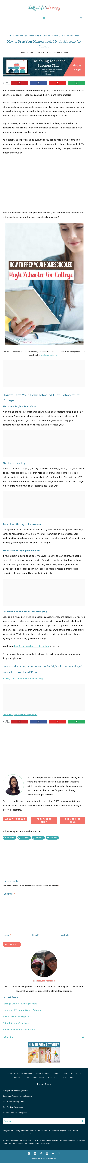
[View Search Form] (81, 18)
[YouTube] (59, 1153)
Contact (17, 1077)
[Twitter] (53, 1153)
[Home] (10, 35)
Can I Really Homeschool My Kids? (20, 714)
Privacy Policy (68, 1077)
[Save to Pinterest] (19, 83)
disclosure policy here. (50, 355)
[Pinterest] (29, 1153)
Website (65, 935)
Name (7, 935)
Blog (65, 1073)
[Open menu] (44, 18)
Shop (56, 1073)
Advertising (76, 1073)
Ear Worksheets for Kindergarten (19, 1029)
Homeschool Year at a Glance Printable (22, 1010)
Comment (9, 894)
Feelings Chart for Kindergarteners (20, 1004)
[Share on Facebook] (38, 83)
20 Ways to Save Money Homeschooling (23, 678)
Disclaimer (53, 1077)
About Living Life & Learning (19, 1073)
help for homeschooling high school (31, 646)
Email (35, 935)
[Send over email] (76, 83)
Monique (25, 52)
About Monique (43, 1073)
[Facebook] (41, 1153)
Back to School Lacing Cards (17, 1016)
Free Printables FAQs (34, 1077)
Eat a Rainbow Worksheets (16, 1023)
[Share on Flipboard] (57, 83)
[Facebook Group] (47, 1153)
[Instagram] (35, 1153)
